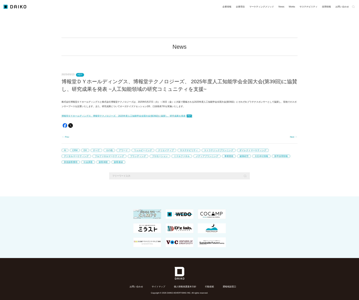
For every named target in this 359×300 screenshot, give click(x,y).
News (281, 6)
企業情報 (226, 6)
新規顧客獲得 (70, 162)
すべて (96, 150)
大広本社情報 (261, 156)
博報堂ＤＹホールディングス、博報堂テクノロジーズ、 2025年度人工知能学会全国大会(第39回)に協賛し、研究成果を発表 (124, 116)
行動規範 (209, 286)
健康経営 (244, 156)
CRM (74, 150)
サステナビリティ (308, 6)
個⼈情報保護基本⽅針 (185, 286)
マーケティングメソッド (261, 6)
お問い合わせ (342, 6)
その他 (109, 150)
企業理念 (240, 6)
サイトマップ (158, 286)
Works (292, 6)
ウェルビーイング (143, 150)
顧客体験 (103, 162)
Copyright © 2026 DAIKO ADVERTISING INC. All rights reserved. (179, 293)
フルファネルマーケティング (109, 156)
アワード (123, 150)
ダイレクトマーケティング (252, 150)
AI (65, 150)
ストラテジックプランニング (218, 150)
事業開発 (228, 156)
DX (85, 150)
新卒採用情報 (281, 156)
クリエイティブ (166, 150)
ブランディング (138, 156)
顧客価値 (118, 162)
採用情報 (326, 6)
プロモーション (160, 156)
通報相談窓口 (229, 286)
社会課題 (88, 162)
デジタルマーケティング (76, 156)
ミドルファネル (182, 156)
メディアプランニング (207, 156)
